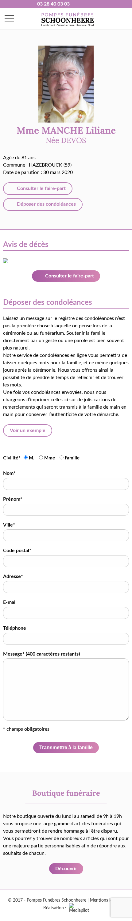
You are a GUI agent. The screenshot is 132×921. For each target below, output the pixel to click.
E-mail (10, 602)
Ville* (9, 525)
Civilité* (12, 457)
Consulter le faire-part (41, 188)
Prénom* (12, 499)
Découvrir (66, 868)
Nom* (9, 473)
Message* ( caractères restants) (41, 654)
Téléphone (14, 628)
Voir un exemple (27, 430)
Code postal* (17, 550)
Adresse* (13, 576)
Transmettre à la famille (66, 747)
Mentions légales (106, 900)
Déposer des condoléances (46, 204)
